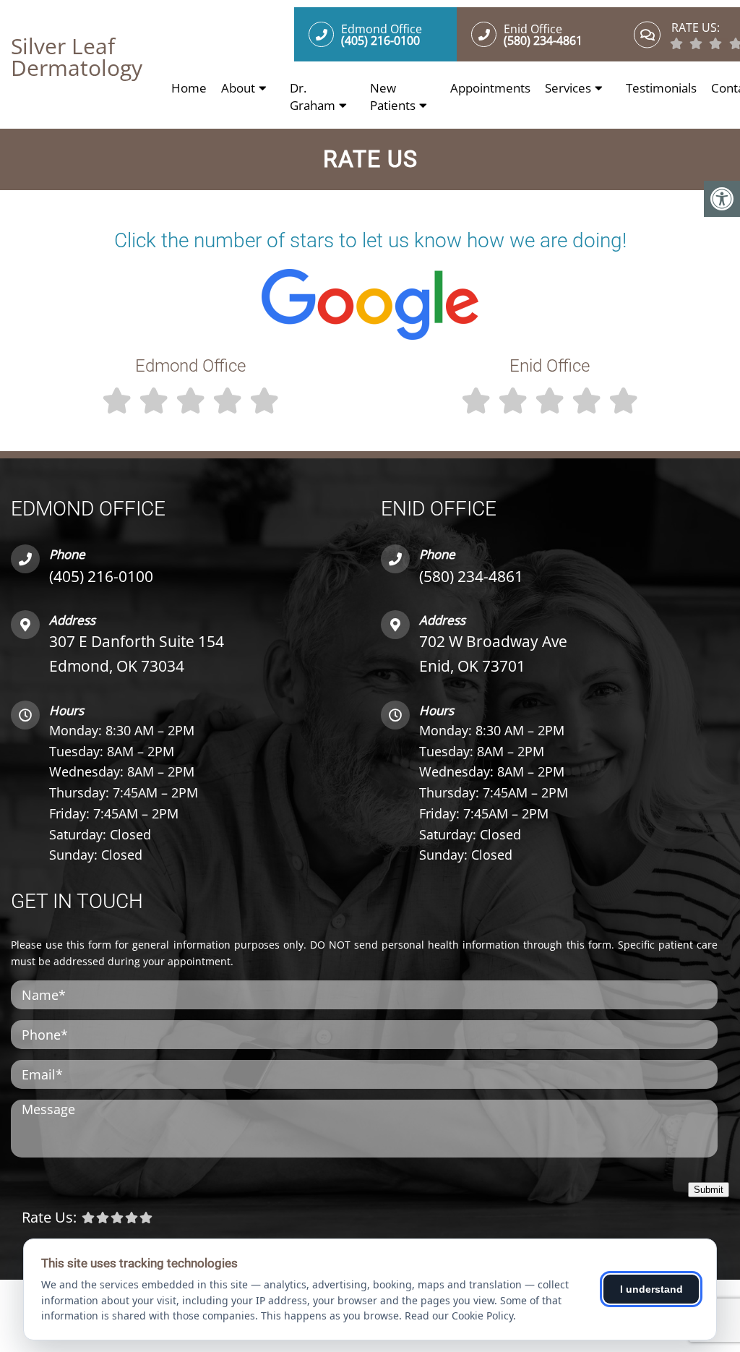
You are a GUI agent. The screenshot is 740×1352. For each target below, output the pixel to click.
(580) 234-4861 (471, 576)
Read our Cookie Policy (459, 1315)
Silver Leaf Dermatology (76, 57)
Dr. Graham (312, 97)
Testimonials (661, 88)
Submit (708, 1189)
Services (568, 88)
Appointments (490, 88)
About (238, 88)
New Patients (393, 97)
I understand (651, 1289)
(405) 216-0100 (101, 576)
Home (189, 88)
